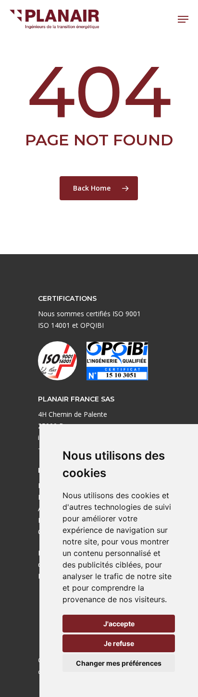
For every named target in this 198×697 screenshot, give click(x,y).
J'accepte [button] (119, 624)
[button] (183, 19)
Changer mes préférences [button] (118, 663)
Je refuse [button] (119, 643)
